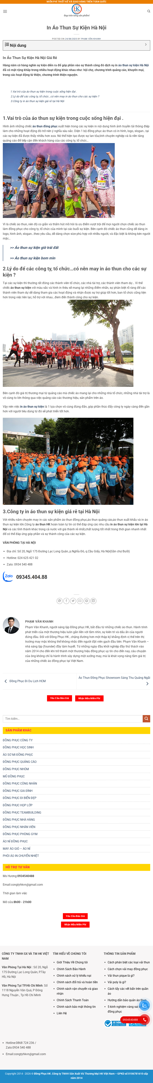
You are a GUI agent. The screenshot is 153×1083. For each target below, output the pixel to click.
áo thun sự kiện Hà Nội (133, 65)
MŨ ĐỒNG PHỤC (14, 776)
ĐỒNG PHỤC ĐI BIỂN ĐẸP (19, 798)
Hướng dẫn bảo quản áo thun (127, 1000)
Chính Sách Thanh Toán (73, 1000)
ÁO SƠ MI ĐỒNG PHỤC (18, 754)
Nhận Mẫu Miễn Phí (89, 698)
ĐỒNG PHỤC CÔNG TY (18, 740)
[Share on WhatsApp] (60, 601)
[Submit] (146, 718)
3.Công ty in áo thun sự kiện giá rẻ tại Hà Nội (37, 101)
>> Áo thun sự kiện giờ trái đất (34, 247)
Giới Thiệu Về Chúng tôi (72, 962)
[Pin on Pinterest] (87, 601)
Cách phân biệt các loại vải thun (129, 962)
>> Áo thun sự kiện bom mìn (32, 258)
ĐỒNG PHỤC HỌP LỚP (17, 805)
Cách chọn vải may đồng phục (128, 969)
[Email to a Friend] (80, 601)
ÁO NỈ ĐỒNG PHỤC (15, 841)
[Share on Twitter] (73, 601)
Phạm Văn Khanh (91, 39)
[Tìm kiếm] (148, 11)
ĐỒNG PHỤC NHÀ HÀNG (19, 819)
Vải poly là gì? (117, 982)
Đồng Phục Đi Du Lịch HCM (27, 681)
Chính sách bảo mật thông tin (76, 1006)
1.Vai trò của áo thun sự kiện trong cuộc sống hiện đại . (43, 91)
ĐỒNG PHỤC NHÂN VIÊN (19, 827)
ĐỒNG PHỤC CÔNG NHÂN (20, 783)
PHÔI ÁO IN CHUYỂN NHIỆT (21, 856)
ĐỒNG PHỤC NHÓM (16, 769)
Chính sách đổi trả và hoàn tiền (77, 982)
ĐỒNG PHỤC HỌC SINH (18, 747)
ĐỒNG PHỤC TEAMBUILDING (22, 812)
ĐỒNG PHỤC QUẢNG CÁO (20, 762)
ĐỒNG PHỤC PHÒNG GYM (20, 834)
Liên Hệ (62, 1013)
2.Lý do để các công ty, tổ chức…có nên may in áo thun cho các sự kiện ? (54, 96)
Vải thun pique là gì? (121, 975)
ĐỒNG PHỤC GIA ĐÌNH (17, 791)
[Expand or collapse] (145, 44)
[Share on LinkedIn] (93, 601)
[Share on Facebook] (66, 601)
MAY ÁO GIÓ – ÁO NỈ (16, 848)
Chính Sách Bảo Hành (71, 969)
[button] (5, 11)
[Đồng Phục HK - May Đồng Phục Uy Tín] (76, 11)
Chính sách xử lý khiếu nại (74, 975)
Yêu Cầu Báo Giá (59, 698)
